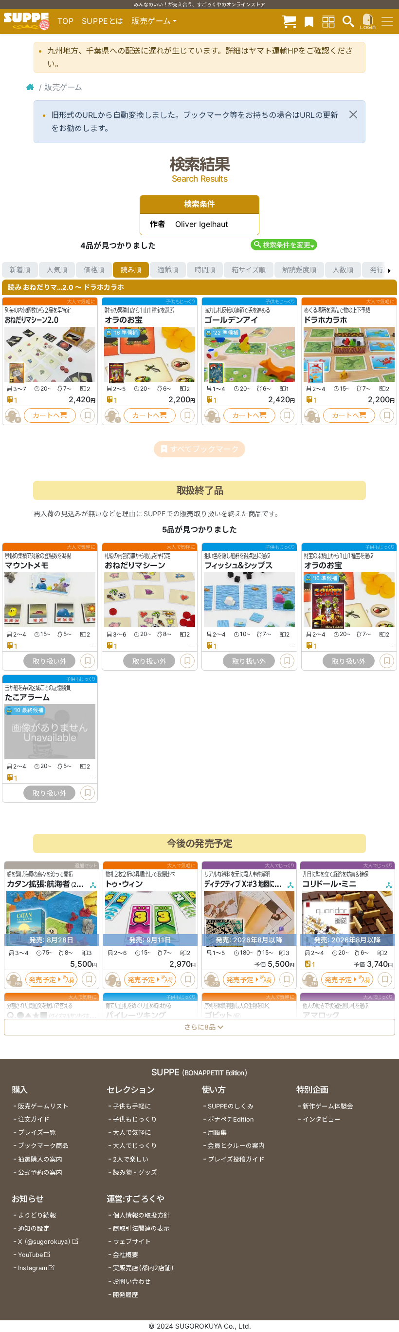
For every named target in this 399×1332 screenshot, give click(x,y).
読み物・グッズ (135, 1172)
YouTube (30, 1254)
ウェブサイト (132, 1241)
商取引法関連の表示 (141, 1228)
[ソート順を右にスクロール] (389, 270)
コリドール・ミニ (330, 884)
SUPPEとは (103, 21)
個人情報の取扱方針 (141, 1215)
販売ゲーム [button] (151, 21)
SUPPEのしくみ (231, 1106)
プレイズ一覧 (37, 1132)
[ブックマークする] (87, 415)
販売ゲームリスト (43, 1106)
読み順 (131, 269)
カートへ (46, 415)
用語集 (217, 1132)
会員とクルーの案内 (236, 1145)
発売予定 (42, 979)
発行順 (380, 269)
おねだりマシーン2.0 (31, 320)
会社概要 (125, 1254)
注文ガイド (34, 1119)
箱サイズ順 (249, 269)
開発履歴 (125, 1294)
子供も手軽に (132, 1106)
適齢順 (168, 269)
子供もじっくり (135, 1119)
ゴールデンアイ (231, 320)
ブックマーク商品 (43, 1145)
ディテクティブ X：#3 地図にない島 (247, 884)
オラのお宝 (124, 320)
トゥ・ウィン (124, 884)
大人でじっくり (135, 1145)
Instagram (32, 1268)
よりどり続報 (37, 1215)
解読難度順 (299, 269)
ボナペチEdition (231, 1119)
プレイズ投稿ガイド (236, 1159)
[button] (284, 244)
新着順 (20, 269)
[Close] (353, 114)
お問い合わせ (132, 1281)
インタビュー (322, 1119)
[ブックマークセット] (309, 21)
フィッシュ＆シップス (238, 565)
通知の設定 (34, 1228)
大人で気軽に (132, 1132)
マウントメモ (27, 565)
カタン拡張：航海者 (38, 884)
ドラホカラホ (325, 320)
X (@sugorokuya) (44, 1241)
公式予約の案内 (40, 1172)
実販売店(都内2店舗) (143, 1268)
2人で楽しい (130, 1159)
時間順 (205, 269)
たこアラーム (27, 697)
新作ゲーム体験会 (328, 1106)
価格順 (94, 269)
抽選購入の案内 (40, 1159)
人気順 (57, 269)
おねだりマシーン (135, 565)
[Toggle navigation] (387, 21)
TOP (65, 21)
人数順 (343, 269)
